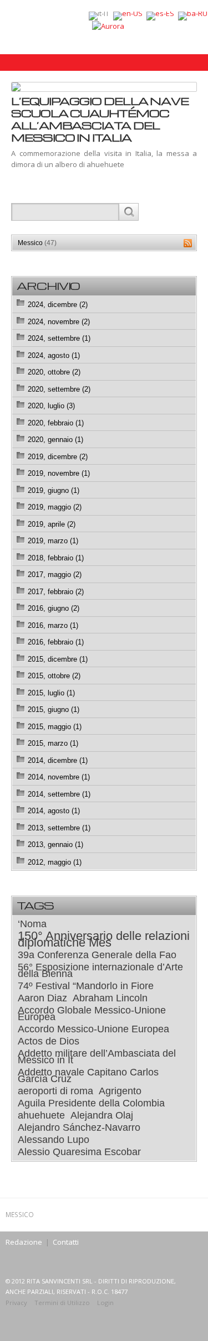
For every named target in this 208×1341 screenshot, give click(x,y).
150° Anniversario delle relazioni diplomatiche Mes (104, 939)
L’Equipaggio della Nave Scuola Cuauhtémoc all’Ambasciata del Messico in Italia (100, 118)
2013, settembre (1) (59, 828)
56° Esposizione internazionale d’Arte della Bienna (100, 970)
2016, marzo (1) (53, 625)
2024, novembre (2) (59, 322)
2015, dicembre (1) (58, 659)
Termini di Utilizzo (62, 1302)
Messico (37, 243)
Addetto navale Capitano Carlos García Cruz (88, 1075)
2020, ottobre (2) (54, 372)
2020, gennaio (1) (55, 439)
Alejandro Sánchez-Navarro (79, 1127)
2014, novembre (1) (59, 777)
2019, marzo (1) (53, 541)
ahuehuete (41, 1115)
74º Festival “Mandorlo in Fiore (86, 986)
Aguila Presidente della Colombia (91, 1103)
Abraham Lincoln (110, 998)
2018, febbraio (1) (56, 558)
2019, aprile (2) (51, 524)
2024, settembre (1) (59, 338)
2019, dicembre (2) (58, 457)
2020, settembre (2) (59, 389)
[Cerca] (128, 212)
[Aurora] (108, 25)
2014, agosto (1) (54, 811)
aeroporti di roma (55, 1091)
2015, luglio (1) (51, 693)
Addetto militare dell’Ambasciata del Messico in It (97, 1056)
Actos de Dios (48, 1041)
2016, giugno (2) (53, 608)
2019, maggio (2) (55, 507)
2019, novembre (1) (59, 473)
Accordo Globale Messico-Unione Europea (92, 1013)
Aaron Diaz (42, 998)
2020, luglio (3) (51, 406)
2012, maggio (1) (55, 862)
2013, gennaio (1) (55, 844)
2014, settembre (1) (59, 794)
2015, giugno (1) (53, 709)
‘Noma (32, 924)
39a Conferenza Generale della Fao (97, 955)
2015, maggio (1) (55, 727)
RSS (187, 243)
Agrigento (120, 1091)
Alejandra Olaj (101, 1115)
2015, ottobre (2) (54, 676)
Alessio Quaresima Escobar (79, 1151)
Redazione (24, 1242)
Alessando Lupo (53, 1139)
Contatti (66, 1242)
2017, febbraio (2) (56, 592)
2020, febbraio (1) (56, 423)
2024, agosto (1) (54, 355)
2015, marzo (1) (53, 743)
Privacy (16, 1302)
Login (105, 1302)
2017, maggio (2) (55, 574)
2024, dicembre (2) (58, 304)
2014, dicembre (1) (58, 760)
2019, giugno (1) (53, 490)
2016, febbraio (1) (56, 642)
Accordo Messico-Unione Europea (93, 1029)
